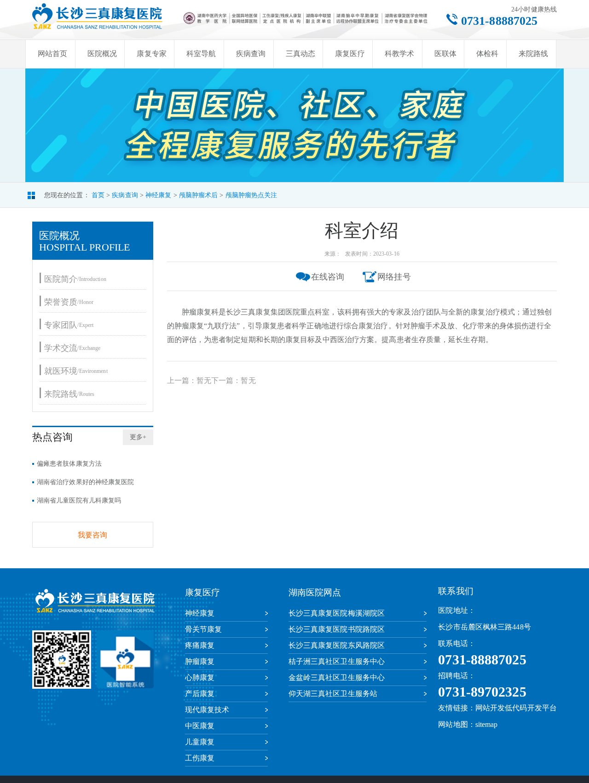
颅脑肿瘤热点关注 (251, 195)
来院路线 (533, 53)
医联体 (445, 53)
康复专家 (151, 53)
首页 (98, 195)
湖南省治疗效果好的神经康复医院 (85, 482)
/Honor (68, 301)
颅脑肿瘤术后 (198, 195)
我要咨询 (92, 535)
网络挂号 (393, 276)
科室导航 (201, 53)
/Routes (69, 393)
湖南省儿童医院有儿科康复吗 (79, 500)
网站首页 (52, 53)
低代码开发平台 (531, 708)
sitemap (486, 724)
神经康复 (158, 195)
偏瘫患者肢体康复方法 (69, 463)
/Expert (68, 324)
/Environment (76, 370)
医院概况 (102, 53)
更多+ (138, 437)
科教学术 (399, 53)
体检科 (487, 53)
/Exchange (72, 347)
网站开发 (490, 708)
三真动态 (300, 53)
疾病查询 (251, 53)
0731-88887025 (499, 21)
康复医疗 (349, 53)
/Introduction (75, 278)
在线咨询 (327, 276)
